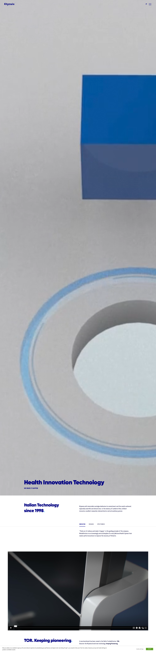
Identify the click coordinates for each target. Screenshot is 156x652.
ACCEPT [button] (149, 649)
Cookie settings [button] (139, 649)
